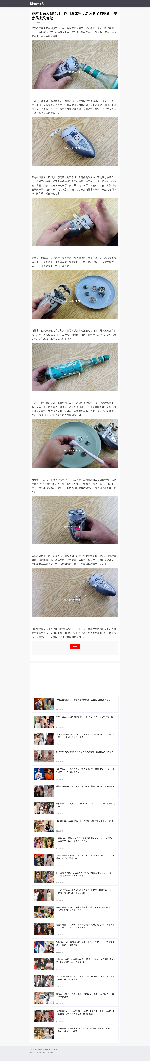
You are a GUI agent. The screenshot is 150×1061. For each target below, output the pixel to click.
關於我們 (32, 1052)
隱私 (48, 1052)
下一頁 (75, 646)
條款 (44, 1052)
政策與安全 (39, 1052)
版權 (51, 1052)
